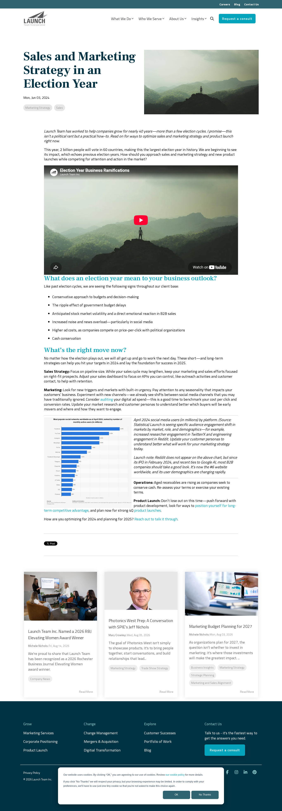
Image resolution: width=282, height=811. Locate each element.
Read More (86, 691)
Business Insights (202, 667)
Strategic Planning (202, 675)
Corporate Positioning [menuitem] (40, 741)
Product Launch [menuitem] (35, 750)
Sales (59, 107)
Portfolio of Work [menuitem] (158, 741)
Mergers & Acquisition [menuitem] (101, 741)
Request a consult (237, 18)
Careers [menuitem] (224, 4)
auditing (106, 399)
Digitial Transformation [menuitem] (102, 750)
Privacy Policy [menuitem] (31, 772)
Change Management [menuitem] (101, 733)
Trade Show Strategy (154, 668)
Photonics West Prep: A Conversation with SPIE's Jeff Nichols (141, 623)
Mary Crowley (117, 635)
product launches (147, 510)
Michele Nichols (37, 646)
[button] (227, 772)
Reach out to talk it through (156, 519)
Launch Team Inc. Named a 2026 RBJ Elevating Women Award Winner (59, 634)
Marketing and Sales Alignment (211, 683)
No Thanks (205, 794)
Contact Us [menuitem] (251, 4)
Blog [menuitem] (237, 4)
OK (176, 794)
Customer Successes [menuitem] (160, 733)
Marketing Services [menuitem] (38, 733)
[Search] (212, 18)
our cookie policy (175, 774)
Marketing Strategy (37, 107)
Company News (40, 679)
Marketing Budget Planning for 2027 (220, 626)
